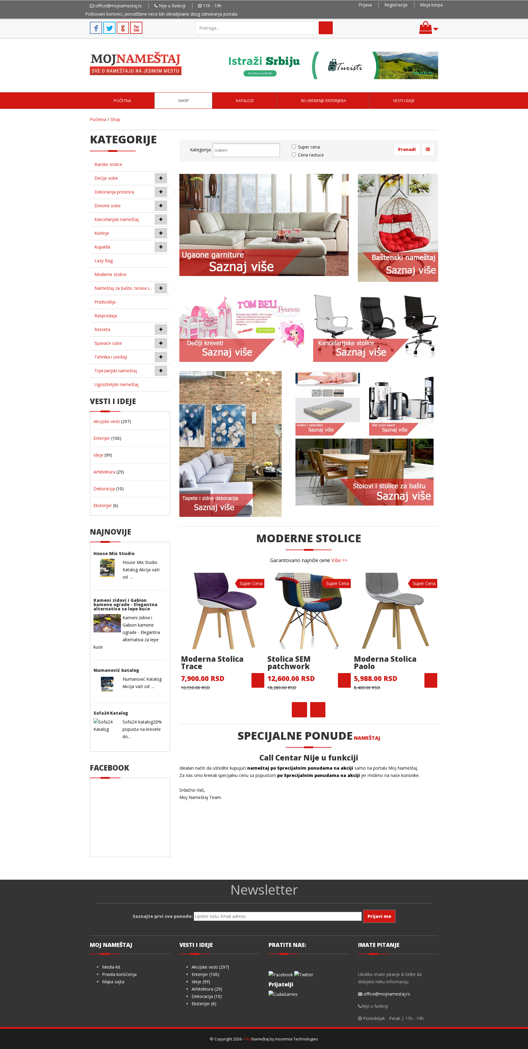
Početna (122, 100)
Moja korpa (431, 5)
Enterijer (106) (205, 974)
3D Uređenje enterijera (323, 100)
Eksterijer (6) (204, 1004)
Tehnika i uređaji (110, 357)
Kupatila (102, 247)
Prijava (365, 5)
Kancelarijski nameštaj (116, 219)
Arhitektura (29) (207, 989)
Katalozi (245, 100)
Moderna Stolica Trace (212, 662)
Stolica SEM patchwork (289, 662)
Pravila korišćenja (119, 974)
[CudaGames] (283, 993)
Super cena (309, 147)
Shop (183, 100)
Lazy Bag (103, 260)
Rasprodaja (105, 315)
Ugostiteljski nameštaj (116, 384)
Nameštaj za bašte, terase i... (123, 288)
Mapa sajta (113, 982)
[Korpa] (428, 30)
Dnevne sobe (107, 205)
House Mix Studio (114, 553)
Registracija (395, 5)
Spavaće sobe (108, 343)
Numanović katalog (116, 670)
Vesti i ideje (404, 100)
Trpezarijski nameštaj (115, 371)
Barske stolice (108, 164)
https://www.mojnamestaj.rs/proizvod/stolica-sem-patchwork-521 (344, 680)
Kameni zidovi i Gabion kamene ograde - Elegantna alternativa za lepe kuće (125, 604)
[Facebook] (281, 974)
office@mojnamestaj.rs (118, 6)
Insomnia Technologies (296, 1039)
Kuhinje (101, 233)
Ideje (98, 455)
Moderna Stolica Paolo (385, 662)
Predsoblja (105, 302)
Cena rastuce (311, 155)
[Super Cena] (222, 610)
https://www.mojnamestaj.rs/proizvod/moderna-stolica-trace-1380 (257, 680)
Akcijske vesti (107, 421)
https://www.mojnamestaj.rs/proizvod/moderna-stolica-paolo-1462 (430, 680)
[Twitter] (303, 974)
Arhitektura (104, 472)
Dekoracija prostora (114, 192)
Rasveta (102, 329)
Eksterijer (103, 505)
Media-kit (111, 967)
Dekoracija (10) (207, 996)
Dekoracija (104, 488)
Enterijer (102, 438)
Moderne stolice (110, 274)
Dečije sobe (106, 178)
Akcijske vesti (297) (210, 967)
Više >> (339, 560)
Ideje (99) (201, 982)
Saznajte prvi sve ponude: (163, 916)
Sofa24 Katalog (111, 713)
